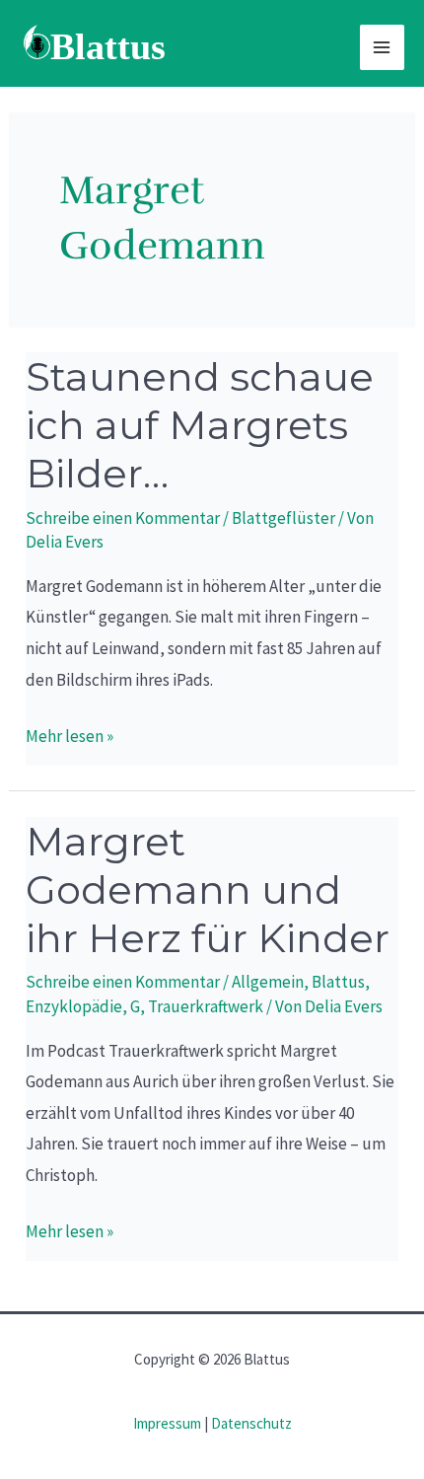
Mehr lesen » (69, 734)
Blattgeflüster (283, 518)
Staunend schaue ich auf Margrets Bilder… (200, 424)
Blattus (338, 982)
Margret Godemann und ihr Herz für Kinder (207, 889)
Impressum (167, 1423)
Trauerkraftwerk (205, 1006)
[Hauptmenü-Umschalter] (382, 47)
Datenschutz (251, 1423)
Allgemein (268, 982)
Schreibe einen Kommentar (123, 518)
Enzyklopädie (74, 1006)
